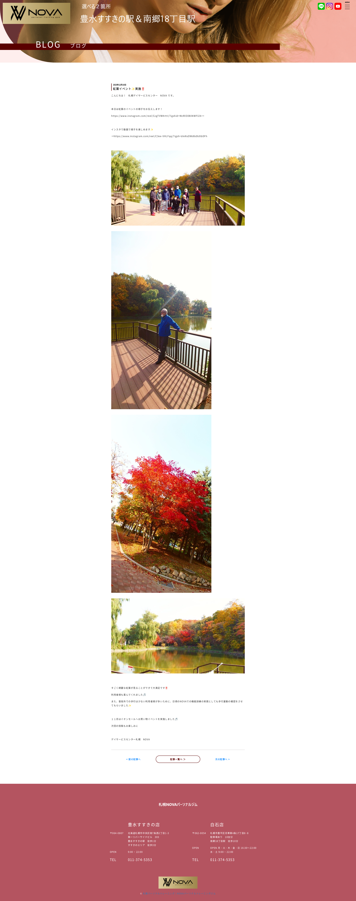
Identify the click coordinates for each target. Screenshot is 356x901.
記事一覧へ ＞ (178, 759)
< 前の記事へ (133, 759)
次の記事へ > (222, 759)
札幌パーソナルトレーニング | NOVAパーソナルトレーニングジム (179, 893)
